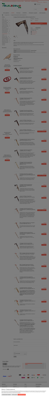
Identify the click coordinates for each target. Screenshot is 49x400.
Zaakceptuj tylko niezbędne (6, 394)
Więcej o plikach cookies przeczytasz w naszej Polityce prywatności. (11, 392)
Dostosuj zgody (14, 394)
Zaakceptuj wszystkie (21, 394)
